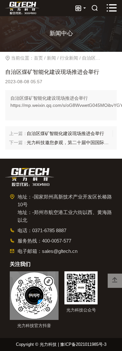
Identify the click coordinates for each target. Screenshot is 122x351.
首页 (38, 58)
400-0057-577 (56, 240)
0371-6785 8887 (49, 230)
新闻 (51, 58)
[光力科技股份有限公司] (22, 8)
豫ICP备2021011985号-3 (83, 344)
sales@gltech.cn (59, 251)
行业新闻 (69, 58)
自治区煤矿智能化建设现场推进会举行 (65, 133)
